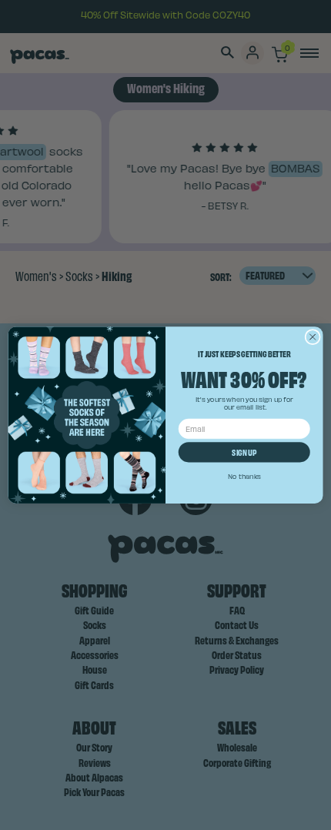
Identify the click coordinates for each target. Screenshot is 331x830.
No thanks (244, 476)
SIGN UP (244, 452)
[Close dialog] (312, 336)
